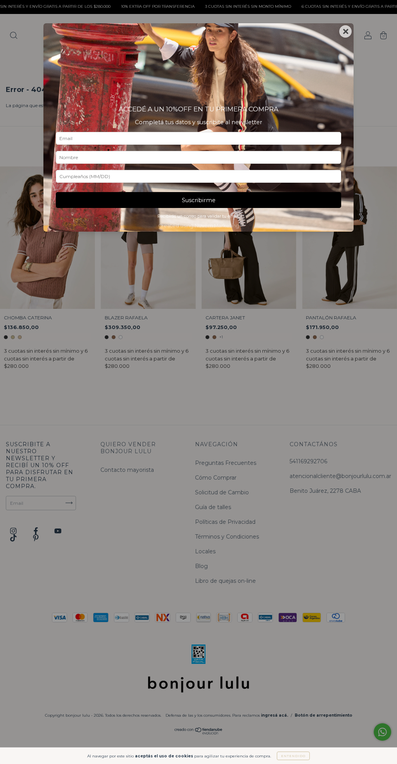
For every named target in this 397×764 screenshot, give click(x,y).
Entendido (293, 756)
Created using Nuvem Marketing (198, 226)
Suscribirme (199, 200)
